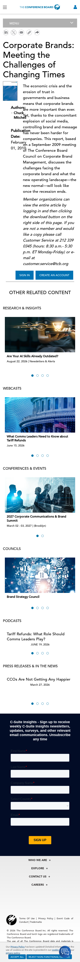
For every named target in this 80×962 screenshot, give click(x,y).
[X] (14, 32)
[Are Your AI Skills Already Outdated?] (40, 334)
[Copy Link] (29, 32)
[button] (32, 375)
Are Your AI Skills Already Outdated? (32, 356)
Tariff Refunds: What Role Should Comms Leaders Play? (35, 637)
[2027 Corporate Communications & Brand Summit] (40, 495)
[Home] (40, 7)
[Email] (21, 32)
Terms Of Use (27, 918)
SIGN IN (24, 275)
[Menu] (5, 7)
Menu (14, 23)
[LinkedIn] (6, 32)
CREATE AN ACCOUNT (54, 275)
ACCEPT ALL (17, 956)
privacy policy (13, 952)
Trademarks (36, 921)
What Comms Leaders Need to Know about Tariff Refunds (37, 439)
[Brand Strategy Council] (40, 575)
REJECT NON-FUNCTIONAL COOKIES (49, 956)
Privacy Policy (17, 946)
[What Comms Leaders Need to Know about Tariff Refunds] (40, 415)
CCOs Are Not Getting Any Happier (38, 679)
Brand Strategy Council (23, 597)
